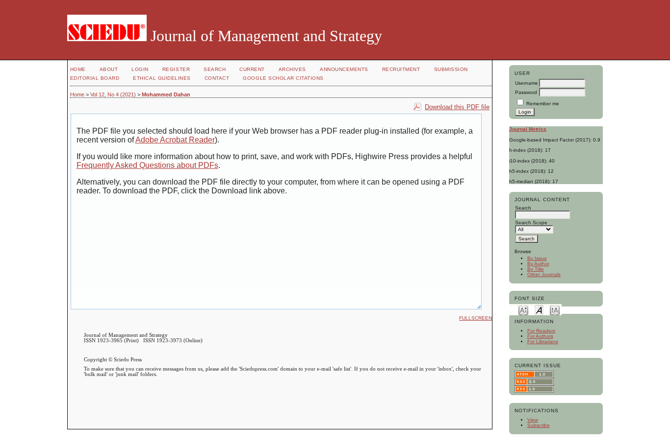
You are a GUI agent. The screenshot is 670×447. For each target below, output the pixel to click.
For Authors (540, 336)
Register (176, 69)
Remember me (542, 103)
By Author (538, 263)
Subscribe (538, 425)
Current (252, 69)
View (532, 420)
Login (140, 69)
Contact (217, 78)
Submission (451, 69)
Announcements (344, 69)
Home (78, 69)
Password (526, 92)
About (109, 69)
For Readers (541, 330)
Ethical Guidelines (161, 78)
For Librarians (542, 341)
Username (526, 83)
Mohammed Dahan (166, 94)
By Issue (537, 258)
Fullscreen (475, 318)
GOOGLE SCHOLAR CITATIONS (283, 78)
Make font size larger (555, 309)
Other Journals (544, 274)
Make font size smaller (523, 309)
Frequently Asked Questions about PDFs (147, 165)
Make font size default (539, 309)
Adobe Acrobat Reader (175, 140)
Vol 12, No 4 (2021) (113, 94)
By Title (535, 269)
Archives (292, 69)
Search (215, 69)
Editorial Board (95, 78)
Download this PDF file (457, 107)
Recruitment (401, 69)
